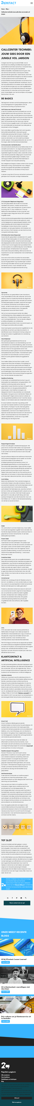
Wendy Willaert (19, 885)
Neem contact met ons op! (17, 903)
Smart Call (29, 746)
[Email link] (21, 898)
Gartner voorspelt (23, 693)
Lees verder (5, 962)
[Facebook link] (12, 898)
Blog (7, 9)
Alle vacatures (5, 1075)
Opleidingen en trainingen (8, 1079)
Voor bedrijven (5, 1077)
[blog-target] (17, 947)
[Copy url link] (26, 898)
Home (3, 9)
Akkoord (16, 1098)
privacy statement (25, 1094)
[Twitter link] (17, 898)
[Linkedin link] (8, 898)
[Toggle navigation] (32, 3)
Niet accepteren (16, 1102)
